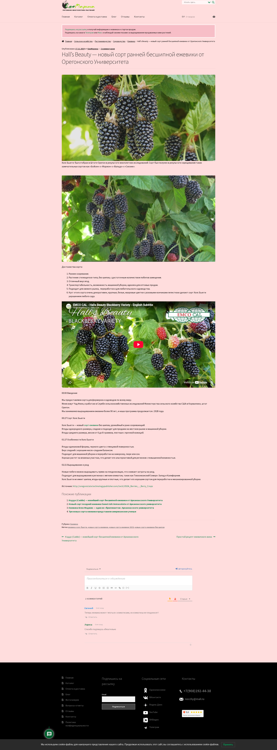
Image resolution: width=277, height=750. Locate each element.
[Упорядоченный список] (104, 588)
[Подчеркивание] (95, 588)
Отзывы (125, 16)
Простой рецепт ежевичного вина (194, 537)
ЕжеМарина (93, 48)
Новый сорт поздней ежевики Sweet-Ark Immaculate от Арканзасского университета (115, 504)
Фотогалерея (72, 699)
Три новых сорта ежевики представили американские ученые (102, 511)
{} (123, 588)
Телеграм (89, 32)
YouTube (153, 712)
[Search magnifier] (213, 2)
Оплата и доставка (97, 16)
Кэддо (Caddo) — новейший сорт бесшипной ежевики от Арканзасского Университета (116, 500)
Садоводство (119, 41)
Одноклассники (157, 689)
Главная (66, 16)
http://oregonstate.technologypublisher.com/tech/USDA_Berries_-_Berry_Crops (113, 486)
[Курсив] (91, 588)
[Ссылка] (120, 588)
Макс (100, 32)
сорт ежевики (91, 425)
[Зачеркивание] (100, 588)
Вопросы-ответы (74, 705)
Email (104, 694)
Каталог (78, 16)
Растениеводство (103, 41)
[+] (127, 588)
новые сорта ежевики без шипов (149, 527)
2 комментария (108, 48)
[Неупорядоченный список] (108, 588)
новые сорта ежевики (98, 527)
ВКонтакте (155, 697)
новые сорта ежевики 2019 (121, 527)
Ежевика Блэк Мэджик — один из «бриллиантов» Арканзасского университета (111, 507)
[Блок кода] (116, 588)
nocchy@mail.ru (194, 699)
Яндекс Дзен (155, 704)
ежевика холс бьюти (77, 527)
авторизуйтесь (185, 568)
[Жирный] (87, 588)
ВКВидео (154, 719)
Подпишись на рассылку (76, 29)
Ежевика (131, 41)
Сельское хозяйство (83, 41)
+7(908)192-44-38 (197, 691)
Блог (114, 16)
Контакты (139, 16)
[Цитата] (112, 588)
